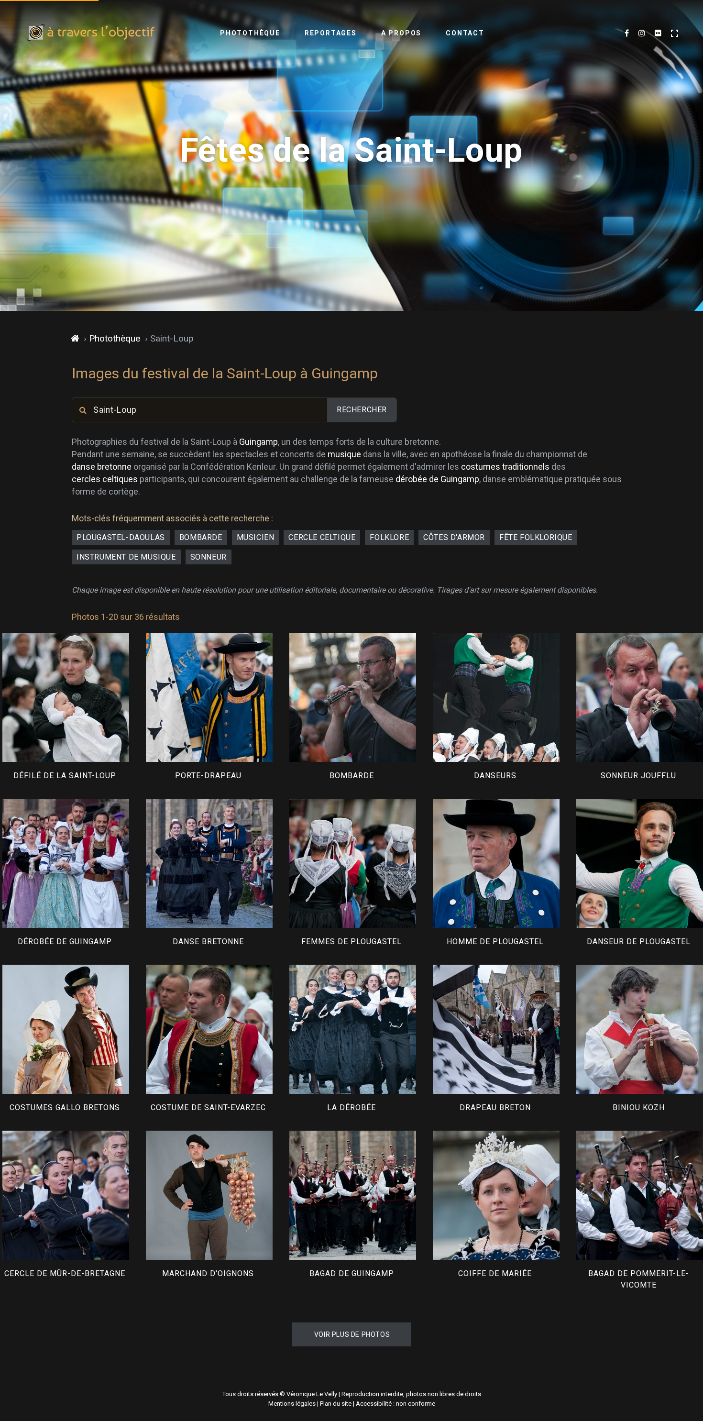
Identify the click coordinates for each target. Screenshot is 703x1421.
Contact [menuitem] (465, 33)
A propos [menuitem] (401, 33)
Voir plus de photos (352, 1334)
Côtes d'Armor (454, 537)
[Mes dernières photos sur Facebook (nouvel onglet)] (627, 33)
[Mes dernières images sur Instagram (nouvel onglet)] (641, 33)
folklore (389, 537)
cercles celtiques (105, 479)
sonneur (208, 557)
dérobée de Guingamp (437, 479)
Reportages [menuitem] (331, 33)
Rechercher (362, 409)
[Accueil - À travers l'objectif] (91, 33)
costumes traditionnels (505, 467)
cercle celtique (321, 537)
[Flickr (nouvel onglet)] (658, 33)
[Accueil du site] (75, 338)
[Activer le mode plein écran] (674, 33)
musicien (256, 537)
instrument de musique (126, 557)
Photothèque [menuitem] (250, 33)
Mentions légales (292, 1403)
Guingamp (258, 442)
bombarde (200, 537)
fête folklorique (535, 537)
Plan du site (336, 1403)
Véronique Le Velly (311, 1394)
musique (344, 454)
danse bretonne (102, 467)
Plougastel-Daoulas (121, 537)
